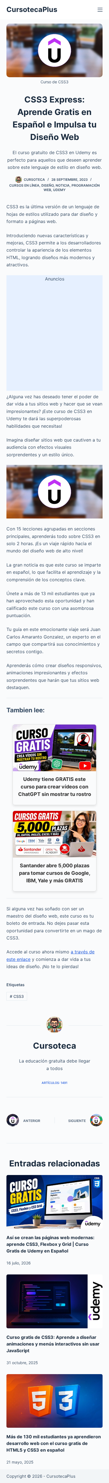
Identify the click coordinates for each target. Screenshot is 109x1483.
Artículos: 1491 (54, 1083)
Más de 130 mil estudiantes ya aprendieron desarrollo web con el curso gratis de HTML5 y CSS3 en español (53, 1443)
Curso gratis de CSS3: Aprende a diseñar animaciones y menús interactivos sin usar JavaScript (52, 1343)
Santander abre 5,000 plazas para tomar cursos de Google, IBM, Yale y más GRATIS (54, 873)
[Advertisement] (54, 336)
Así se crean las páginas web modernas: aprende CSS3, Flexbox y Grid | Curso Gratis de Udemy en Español (50, 1244)
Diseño (47, 185)
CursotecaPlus (31, 9)
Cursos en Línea (24, 185)
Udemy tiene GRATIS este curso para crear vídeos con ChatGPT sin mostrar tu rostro (54, 786)
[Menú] (100, 9)
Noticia (63, 185)
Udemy (59, 190)
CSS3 (17, 996)
